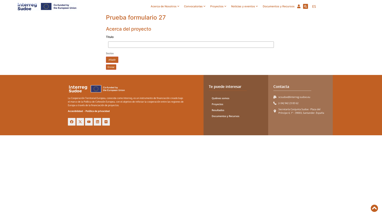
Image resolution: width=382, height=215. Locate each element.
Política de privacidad (98, 111)
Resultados (218, 110)
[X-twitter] (80, 122)
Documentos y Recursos (225, 116)
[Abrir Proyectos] (225, 6)
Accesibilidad (75, 111)
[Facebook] (72, 122)
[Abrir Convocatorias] (204, 6)
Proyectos (217, 104)
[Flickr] (106, 122)
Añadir (112, 59)
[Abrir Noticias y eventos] (257, 6)
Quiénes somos (220, 98)
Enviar (111, 67)
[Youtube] (89, 122)
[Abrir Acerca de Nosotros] (178, 6)
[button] (305, 6)
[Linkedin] (97, 122)
